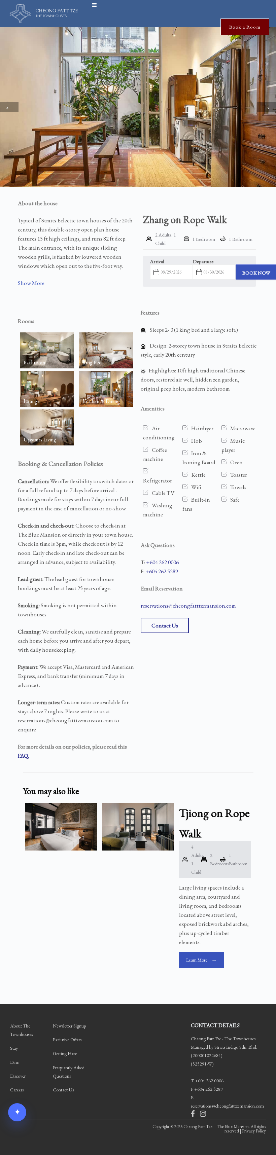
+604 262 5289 (161, 571)
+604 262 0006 (162, 562)
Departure (203, 261)
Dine (14, 1062)
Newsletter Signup (69, 1026)
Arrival (157, 261)
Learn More (196, 960)
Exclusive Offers (67, 1040)
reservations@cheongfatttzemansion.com (188, 605)
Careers (17, 1090)
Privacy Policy (254, 1131)
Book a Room (245, 27)
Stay (14, 1048)
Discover (18, 1076)
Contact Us (164, 625)
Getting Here (65, 1053)
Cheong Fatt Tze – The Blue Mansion (216, 1126)
